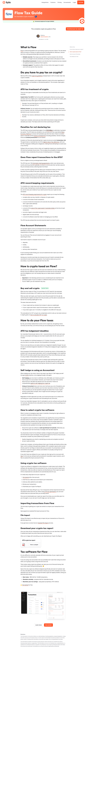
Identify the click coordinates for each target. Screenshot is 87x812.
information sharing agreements (41, 163)
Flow (22, 50)
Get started (26, 477)
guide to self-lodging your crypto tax (40, 383)
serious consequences (40, 135)
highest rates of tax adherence (51, 142)
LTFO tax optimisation (50, 491)
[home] (7, 2)
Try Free (80, 2)
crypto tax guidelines (37, 76)
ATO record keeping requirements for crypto (34, 194)
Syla (22, 456)
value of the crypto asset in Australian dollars (43, 208)
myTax (27, 375)
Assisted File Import (43, 523)
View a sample (34, 544)
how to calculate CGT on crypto (38, 315)
